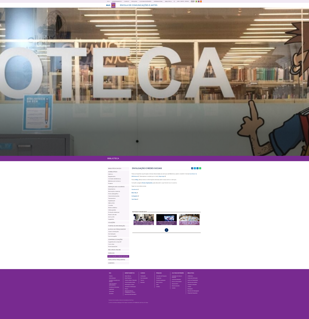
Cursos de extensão (176, 279)
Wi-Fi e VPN (111, 217)
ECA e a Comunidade (176, 281)
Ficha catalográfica (113, 193)
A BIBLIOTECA (112, 171)
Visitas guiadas (112, 210)
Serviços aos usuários (192, 282)
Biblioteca (167, 2)
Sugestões (111, 219)
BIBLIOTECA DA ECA (114, 168)
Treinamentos (111, 198)
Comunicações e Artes (130, 282)
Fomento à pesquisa (160, 280)
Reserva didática (112, 207)
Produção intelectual (113, 212)
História (110, 276)
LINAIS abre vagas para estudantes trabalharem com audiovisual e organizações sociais (144, 223)
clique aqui (161, 176)
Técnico (142, 280)
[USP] (193, 1)
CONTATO (111, 263)
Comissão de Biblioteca (114, 178)
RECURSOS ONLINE (114, 250)
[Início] (110, 5)
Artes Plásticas (128, 278)
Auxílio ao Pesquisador (193, 280)
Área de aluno (175, 283)
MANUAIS (111, 253)
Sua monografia (112, 236)
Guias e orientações (113, 231)
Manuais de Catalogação (193, 290)
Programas (158, 278)
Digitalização (111, 200)
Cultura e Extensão (144, 2)
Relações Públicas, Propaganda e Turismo (130, 291)
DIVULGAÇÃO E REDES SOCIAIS (118, 256)
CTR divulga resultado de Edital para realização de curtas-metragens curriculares (189, 223)
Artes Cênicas (128, 276)
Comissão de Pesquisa (161, 276)
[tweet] (195, 168)
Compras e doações (192, 284)
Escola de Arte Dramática (130, 294)
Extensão (142, 282)
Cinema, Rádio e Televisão (131, 280)
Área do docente (175, 285)
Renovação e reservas (114, 191)
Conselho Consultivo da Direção (114, 281)
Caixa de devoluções (113, 196)
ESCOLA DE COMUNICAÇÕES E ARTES (138, 5)
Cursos (126, 2)
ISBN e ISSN (111, 203)
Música (126, 288)
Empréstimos (111, 189)
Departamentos (129, 273)
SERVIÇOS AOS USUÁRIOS (116, 186)
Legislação (111, 289)
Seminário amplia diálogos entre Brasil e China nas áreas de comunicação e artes (166, 223)
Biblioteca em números (114, 181)
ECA (107, 2)
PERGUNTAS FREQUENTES (116, 259)
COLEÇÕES (111, 222)
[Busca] (174, 1)
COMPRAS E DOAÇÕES (115, 239)
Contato (158, 286)
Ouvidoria (111, 293)
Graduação (143, 276)
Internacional (158, 2)
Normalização (112, 234)
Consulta (110, 205)
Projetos (110, 183)
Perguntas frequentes (192, 293)
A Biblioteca (190, 276)
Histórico (110, 174)
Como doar (111, 244)
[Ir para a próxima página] (166, 230)
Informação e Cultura (129, 284)
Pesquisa (133, 2)
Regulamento (111, 176)
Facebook (134, 189)
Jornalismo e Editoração (130, 286)
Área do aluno (159, 282)
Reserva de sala (112, 214)
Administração (112, 278)
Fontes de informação (192, 278)
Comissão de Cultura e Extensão (177, 276)
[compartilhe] (192, 168)
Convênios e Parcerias (114, 287)
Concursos (111, 291)
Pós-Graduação (144, 278)
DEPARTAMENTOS (116, 2)
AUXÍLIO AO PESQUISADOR (117, 229)
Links (157, 284)
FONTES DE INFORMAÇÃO (116, 226)
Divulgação (190, 288)
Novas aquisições (112, 246)
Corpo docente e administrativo (113, 284)
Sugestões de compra (114, 241)
